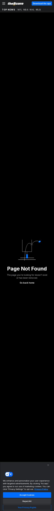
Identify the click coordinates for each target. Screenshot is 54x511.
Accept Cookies (27, 495)
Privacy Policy (41, 489)
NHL (32, 9)
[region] (27, 486)
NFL (20, 9)
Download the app (42, 3)
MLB (38, 9)
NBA (26, 9)
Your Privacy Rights (27, 507)
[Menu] (4, 3)
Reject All (26, 501)
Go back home (27, 283)
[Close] (48, 465)
